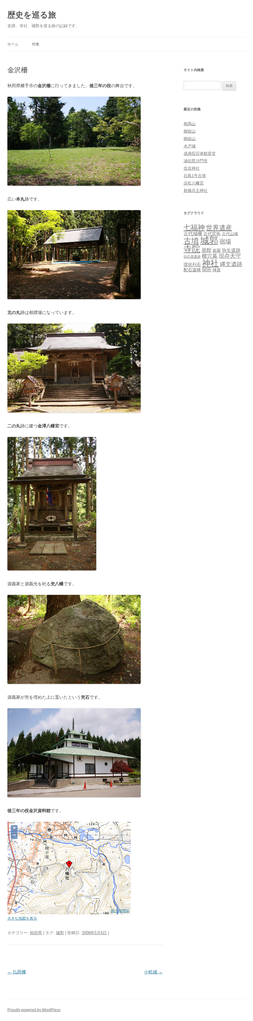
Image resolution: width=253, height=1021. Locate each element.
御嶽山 (190, 131)
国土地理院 (120, 911)
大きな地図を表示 (22, 918)
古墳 (191, 241)
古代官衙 (212, 233)
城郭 (60, 932)
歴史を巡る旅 (31, 14)
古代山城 (230, 233)
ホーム (13, 44)
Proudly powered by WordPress (33, 1010)
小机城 (153, 971)
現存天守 (230, 256)
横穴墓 (210, 256)
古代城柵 (193, 233)
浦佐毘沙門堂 (196, 161)
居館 (206, 250)
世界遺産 (219, 227)
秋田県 (36, 932)
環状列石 (192, 264)
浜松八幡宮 (194, 183)
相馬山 (190, 123)
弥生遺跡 (231, 250)
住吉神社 (192, 168)
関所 (206, 269)
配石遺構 (192, 269)
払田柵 (16, 971)
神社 (210, 263)
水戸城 (190, 146)
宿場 (225, 241)
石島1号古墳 (195, 175)
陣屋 (217, 270)
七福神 (194, 227)
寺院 (192, 249)
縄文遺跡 (231, 264)
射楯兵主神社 (196, 190)
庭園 (217, 250)
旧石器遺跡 (192, 256)
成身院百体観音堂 (200, 153)
